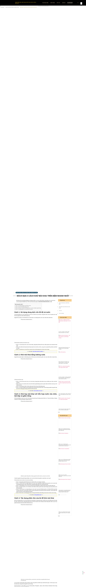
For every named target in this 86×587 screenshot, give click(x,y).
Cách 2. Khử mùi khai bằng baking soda (22, 306)
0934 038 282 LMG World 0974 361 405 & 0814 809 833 (25, 3)
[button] (84, 2)
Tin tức (17, 7)
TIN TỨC (58, 2)
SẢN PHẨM (52, 2)
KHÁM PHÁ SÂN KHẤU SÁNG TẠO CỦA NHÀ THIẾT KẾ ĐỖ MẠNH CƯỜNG (64, 348)
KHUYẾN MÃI (70, 2)
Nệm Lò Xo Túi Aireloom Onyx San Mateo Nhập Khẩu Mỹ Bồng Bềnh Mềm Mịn (64, 429)
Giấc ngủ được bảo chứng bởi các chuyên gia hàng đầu (64, 409)
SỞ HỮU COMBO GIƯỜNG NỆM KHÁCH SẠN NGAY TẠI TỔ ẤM (64, 332)
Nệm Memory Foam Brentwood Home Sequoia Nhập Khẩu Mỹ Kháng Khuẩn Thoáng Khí (65, 491)
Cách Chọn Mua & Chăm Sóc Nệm (10, 7)
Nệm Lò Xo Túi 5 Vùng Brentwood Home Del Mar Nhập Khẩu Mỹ (65, 476)
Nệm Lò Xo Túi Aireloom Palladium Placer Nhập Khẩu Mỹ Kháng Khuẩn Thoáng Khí (65, 445)
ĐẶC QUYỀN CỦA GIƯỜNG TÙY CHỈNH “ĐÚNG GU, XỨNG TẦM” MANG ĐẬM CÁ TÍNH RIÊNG (64, 362)
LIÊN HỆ (63, 2)
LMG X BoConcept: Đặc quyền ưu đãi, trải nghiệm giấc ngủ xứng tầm (65, 394)
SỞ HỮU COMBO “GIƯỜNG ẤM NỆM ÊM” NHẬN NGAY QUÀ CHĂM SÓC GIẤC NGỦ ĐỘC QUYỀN (65, 378)
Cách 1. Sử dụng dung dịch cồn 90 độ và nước (23, 305)
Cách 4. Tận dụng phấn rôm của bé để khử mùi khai (24, 309)
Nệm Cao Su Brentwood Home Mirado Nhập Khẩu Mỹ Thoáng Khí (64, 513)
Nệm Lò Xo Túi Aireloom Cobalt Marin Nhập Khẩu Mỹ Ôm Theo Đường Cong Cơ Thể (65, 460)
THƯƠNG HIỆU (45, 2)
